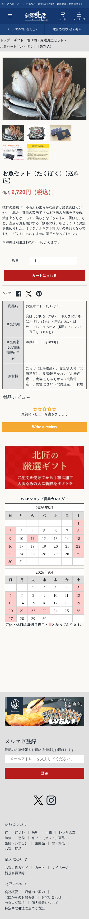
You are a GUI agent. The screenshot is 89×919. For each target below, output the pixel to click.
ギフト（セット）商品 (48, 838)
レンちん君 (67, 832)
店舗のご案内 (35, 892)
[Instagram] (51, 798)
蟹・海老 (58, 843)
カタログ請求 (15, 903)
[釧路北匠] (36, 16)
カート (40, 867)
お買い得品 (13, 849)
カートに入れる (44, 275)
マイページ (60, 867)
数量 (15, 261)
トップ (5, 40)
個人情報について (45, 903)
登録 (44, 773)
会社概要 (11, 892)
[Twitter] (38, 798)
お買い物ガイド (16, 867)
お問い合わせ (51, 897)
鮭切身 (20, 832)
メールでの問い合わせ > (22, 29)
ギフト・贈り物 (25, 40)
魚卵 (35, 832)
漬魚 (8, 838)
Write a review (44, 427)
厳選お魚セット (52, 40)
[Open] (10, 16)
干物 (48, 832)
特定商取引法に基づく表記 (25, 908)
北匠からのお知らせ (20, 897)
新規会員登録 (15, 873)
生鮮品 (40, 843)
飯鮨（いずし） (16, 843)
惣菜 (21, 838)
